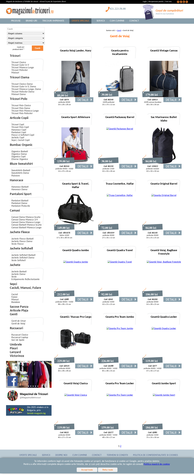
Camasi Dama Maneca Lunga (25, 222)
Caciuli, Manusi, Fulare (25, 288)
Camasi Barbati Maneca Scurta (26, 225)
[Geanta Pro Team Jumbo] (120, 328)
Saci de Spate (17, 340)
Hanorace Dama (19, 189)
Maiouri (15, 73)
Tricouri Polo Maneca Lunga (25, 111)
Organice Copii (18, 157)
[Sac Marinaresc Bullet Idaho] (164, 163)
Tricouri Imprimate (53, 21)
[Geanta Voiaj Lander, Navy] (75, 96)
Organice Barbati (19, 151)
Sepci (13, 284)
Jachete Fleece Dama (21, 241)
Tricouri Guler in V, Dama (23, 86)
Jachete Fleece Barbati (22, 239)
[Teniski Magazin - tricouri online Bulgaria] (16, 413)
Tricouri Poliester (19, 70)
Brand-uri (31, 21)
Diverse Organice (19, 159)
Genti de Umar (18, 321)
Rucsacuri (16, 328)
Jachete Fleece (20, 232)
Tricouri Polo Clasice (21, 105)
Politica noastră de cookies (157, 464)
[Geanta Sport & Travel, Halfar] (75, 223)
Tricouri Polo (18, 99)
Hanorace (16, 180)
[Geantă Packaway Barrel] (119, 129)
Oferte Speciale (80, 21)
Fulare (14, 297)
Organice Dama (19, 154)
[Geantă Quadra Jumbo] (75, 262)
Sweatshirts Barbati (20, 170)
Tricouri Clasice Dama (22, 84)
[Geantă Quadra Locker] (164, 328)
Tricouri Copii (17, 124)
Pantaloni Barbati (19, 201)
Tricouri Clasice (18, 62)
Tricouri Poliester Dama (22, 92)
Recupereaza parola (156, 2)
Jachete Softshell (21, 248)
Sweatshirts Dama (20, 173)
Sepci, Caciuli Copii (20, 140)
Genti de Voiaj (18, 324)
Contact (134, 21)
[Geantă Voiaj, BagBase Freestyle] (164, 262)
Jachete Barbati (19, 271)
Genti (13, 314)
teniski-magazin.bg (36, 413)
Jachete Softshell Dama (22, 258)
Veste (14, 277)
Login (145, 2)
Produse (16, 21)
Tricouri (15, 56)
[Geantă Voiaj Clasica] (75, 395)
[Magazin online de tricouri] (29, 401)
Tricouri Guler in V (20, 65)
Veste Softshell (18, 260)
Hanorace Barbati (19, 187)
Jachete (15, 265)
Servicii (101, 21)
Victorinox (17, 356)
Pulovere (15, 176)
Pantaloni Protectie (20, 206)
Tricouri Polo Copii (20, 127)
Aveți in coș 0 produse (165, 14)
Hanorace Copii (18, 130)
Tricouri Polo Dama (20, 108)
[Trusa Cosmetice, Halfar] (120, 195)
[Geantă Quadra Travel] (120, 262)
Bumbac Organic (21, 145)
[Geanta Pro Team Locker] (120, 395)
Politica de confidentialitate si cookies (155, 455)
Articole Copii (19, 118)
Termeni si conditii (117, 455)
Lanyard (15, 352)
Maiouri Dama (18, 94)
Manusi (15, 299)
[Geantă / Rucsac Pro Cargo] (75, 351)
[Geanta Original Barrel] (163, 195)
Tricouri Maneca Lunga (22, 67)
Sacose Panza (19, 307)
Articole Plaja (19, 310)
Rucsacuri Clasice (19, 335)
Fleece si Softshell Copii (22, 135)
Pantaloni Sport (21, 194)
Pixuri (14, 348)
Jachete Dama (18, 274)
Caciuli (14, 294)
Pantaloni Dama (19, 203)
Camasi (15, 210)
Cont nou (168, 2)
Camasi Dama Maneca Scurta (25, 217)
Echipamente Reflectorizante (25, 279)
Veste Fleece (17, 244)
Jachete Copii (17, 137)
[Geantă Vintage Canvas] (164, 96)
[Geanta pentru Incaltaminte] (119, 96)
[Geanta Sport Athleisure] (75, 163)
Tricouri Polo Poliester (22, 113)
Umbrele (16, 344)
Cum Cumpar (117, 21)
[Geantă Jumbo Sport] (164, 395)
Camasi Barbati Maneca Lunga (26, 227)
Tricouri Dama (19, 77)
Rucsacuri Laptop (19, 337)
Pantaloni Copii (18, 132)
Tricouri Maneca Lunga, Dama (26, 89)
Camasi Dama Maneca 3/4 (24, 220)
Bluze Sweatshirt (21, 164)
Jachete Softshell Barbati (23, 255)
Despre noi (61, 455)
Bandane (15, 302)
